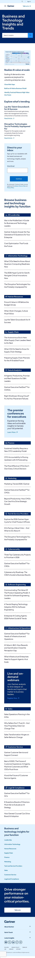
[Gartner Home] (10, 6)
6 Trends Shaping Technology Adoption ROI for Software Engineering (16, 607)
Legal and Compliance (11, 879)
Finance (6, 857)
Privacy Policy (15, 947)
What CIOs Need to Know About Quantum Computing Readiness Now (17, 264)
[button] (28, 1)
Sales (6, 870)
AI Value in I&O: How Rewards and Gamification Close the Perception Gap (16, 648)
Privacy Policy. (10, 187)
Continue (19, 179)
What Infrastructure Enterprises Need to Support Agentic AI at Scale (16, 659)
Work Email (10, 166)
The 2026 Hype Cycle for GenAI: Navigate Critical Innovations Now (17, 275)
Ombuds (11, 949)
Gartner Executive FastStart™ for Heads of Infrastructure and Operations (17, 636)
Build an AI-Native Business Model (15, 88)
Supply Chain (8, 853)
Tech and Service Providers (13, 866)
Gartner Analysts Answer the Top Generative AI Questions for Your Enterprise (17, 234)
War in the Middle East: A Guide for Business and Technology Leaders (16, 223)
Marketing (7, 861)
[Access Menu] (5, 6)
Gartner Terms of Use (20, 186)
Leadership (8, 840)
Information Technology (12, 844)
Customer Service (10, 875)
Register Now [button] (12, 698)
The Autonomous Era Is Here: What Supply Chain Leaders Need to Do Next (17, 340)
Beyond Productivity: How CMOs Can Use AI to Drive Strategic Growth (17, 501)
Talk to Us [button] (26, 6)
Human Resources (10, 848)
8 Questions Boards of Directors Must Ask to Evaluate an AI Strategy (17, 805)
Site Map (18, 949)
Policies (6, 947)
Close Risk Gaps (9, 84)
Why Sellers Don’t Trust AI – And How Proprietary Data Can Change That (16, 726)
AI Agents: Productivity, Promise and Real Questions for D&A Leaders (17, 378)
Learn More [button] (11, 432)
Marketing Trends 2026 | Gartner (16, 484)
